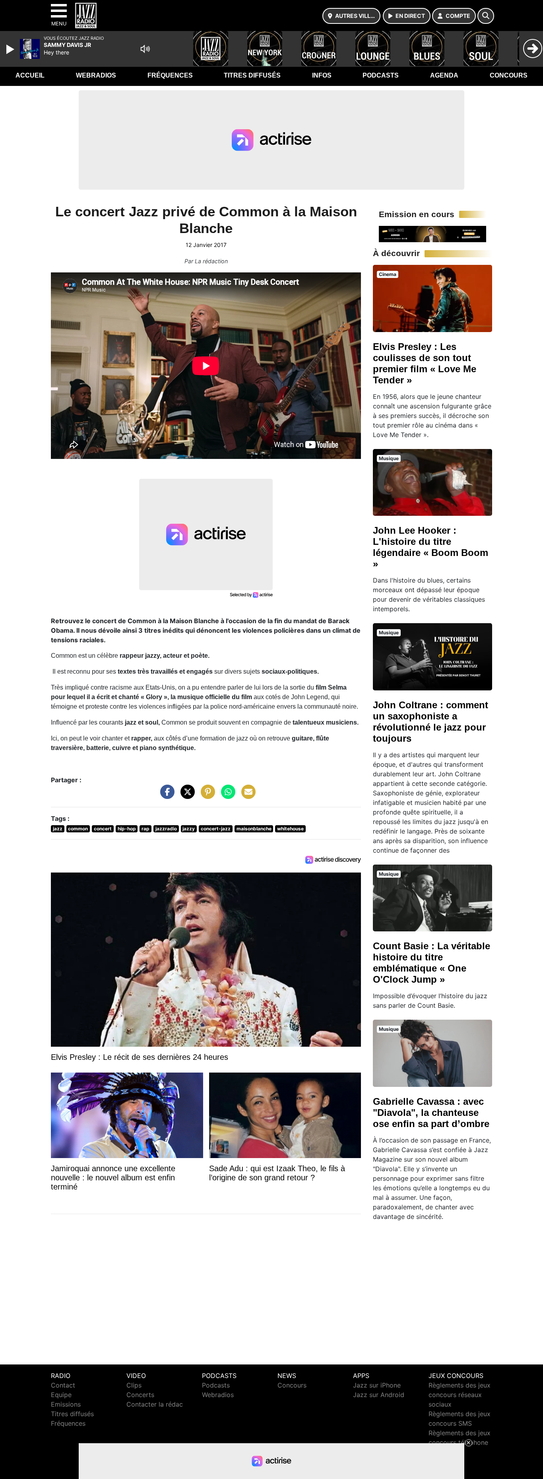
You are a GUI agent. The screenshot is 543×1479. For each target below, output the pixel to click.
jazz (57, 829)
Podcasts (381, 75)
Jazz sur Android (378, 1395)
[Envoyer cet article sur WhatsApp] (226, 796)
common (78, 829)
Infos (322, 75)
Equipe (61, 1395)
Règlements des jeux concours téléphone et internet (460, 1442)
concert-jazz (216, 829)
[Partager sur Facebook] (165, 796)
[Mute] (145, 49)
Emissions (66, 1404)
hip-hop (127, 829)
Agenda (444, 75)
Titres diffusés (252, 75)
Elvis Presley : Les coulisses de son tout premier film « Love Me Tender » (424, 363)
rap (145, 829)
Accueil (30, 75)
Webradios (96, 75)
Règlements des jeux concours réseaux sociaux (460, 1394)
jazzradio (166, 829)
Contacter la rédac (154, 1404)
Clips (134, 1385)
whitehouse (290, 829)
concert (103, 829)
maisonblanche (254, 829)
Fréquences (170, 75)
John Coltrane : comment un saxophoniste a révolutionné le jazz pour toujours (430, 722)
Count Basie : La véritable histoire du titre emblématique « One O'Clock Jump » (431, 963)
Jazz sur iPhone (377, 1385)
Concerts (140, 1395)
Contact (63, 1385)
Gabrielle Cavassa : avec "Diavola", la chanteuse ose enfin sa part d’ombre (431, 1112)
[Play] (11, 49)
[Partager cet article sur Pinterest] (206, 796)
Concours (508, 75)
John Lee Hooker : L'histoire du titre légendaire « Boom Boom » (430, 547)
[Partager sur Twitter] (185, 796)
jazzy (188, 829)
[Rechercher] (485, 16)
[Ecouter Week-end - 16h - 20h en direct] (432, 233)
